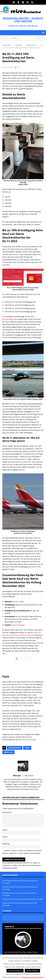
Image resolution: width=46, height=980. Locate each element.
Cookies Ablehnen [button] (32, 971)
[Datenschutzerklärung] (28, 2)
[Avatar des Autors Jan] (23, 945)
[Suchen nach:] (23, 38)
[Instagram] (23, 2)
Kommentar (7, 812)
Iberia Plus (8, 752)
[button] (42, 32)
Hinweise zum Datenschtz (32, 977)
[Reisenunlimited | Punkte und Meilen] (20, 13)
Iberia (27, 748)
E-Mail (4, 837)
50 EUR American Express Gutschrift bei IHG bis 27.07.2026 (22, 899)
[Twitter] (14, 2)
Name (4, 830)
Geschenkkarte (8, 319)
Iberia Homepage (18, 625)
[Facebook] (18, 2)
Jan (18, 67)
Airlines (18, 45)
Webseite (6, 844)
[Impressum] (32, 2)
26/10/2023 (9, 67)
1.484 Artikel (28, 775)
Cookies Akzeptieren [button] (15, 971)
